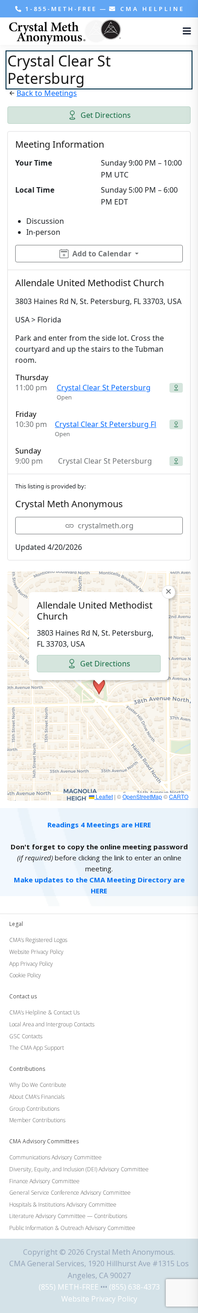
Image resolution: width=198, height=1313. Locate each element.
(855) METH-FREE (69, 1287)
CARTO (178, 796)
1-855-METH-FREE (61, 9)
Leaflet (103, 796)
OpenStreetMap (142, 796)
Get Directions (106, 115)
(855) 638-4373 (134, 1287)
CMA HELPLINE (151, 9)
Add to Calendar (101, 254)
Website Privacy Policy (99, 1299)
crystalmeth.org (106, 526)
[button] (99, 686)
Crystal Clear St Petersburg (104, 387)
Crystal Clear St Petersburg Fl (105, 424)
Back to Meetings (47, 93)
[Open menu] (184, 31)
